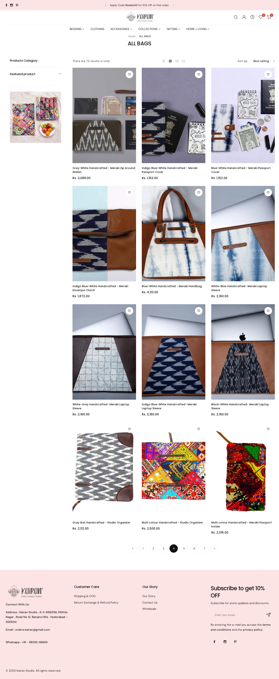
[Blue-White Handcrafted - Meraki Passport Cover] (243, 115)
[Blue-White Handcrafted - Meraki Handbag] (173, 233)
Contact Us (150, 602)
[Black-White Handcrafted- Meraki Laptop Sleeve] (243, 352)
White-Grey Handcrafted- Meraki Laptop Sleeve (101, 406)
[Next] (214, 548)
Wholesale (149, 609)
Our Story (148, 596)
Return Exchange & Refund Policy (96, 602)
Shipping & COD (84, 596)
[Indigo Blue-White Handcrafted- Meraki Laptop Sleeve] (173, 352)
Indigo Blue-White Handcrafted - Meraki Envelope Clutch (100, 288)
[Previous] (132, 548)
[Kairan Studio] (139, 17)
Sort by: (243, 61)
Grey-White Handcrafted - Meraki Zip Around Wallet (104, 170)
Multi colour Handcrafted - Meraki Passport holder (241, 524)
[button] (105, 5)
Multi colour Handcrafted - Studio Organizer (172, 522)
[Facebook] (6, 5)
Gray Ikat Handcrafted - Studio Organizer (101, 522)
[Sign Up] (268, 615)
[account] (244, 17)
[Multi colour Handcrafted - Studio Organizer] (173, 470)
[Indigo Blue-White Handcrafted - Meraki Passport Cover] (173, 115)
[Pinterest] (17, 5)
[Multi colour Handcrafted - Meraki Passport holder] (243, 470)
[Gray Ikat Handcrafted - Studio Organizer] (104, 470)
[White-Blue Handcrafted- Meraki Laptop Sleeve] (243, 233)
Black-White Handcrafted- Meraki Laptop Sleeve (240, 406)
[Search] (236, 17)
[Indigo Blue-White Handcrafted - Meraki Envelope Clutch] (104, 233)
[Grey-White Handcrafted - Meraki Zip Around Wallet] (104, 115)
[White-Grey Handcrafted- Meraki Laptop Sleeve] (104, 352)
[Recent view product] (252, 17)
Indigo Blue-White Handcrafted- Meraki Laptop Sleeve (169, 406)
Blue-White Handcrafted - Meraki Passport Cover (241, 170)
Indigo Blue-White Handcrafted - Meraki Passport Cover (169, 170)
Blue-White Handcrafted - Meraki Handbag (172, 286)
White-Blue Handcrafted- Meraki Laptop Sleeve (239, 288)
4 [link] (174, 548)
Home (132, 36)
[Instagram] (11, 5)
